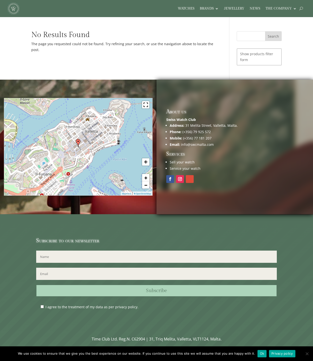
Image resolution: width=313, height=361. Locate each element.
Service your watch (185, 168)
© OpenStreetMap (142, 193)
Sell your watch (182, 162)
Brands (207, 9)
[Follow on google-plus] (190, 179)
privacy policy (126, 307)
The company (279, 9)
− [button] (146, 185)
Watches (186, 9)
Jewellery (234, 9)
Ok (262, 353)
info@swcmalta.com (197, 144)
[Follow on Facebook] (170, 179)
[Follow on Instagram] (180, 179)
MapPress (126, 193)
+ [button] (146, 177)
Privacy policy (282, 353)
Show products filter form (256, 57)
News (255, 9)
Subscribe (156, 291)
